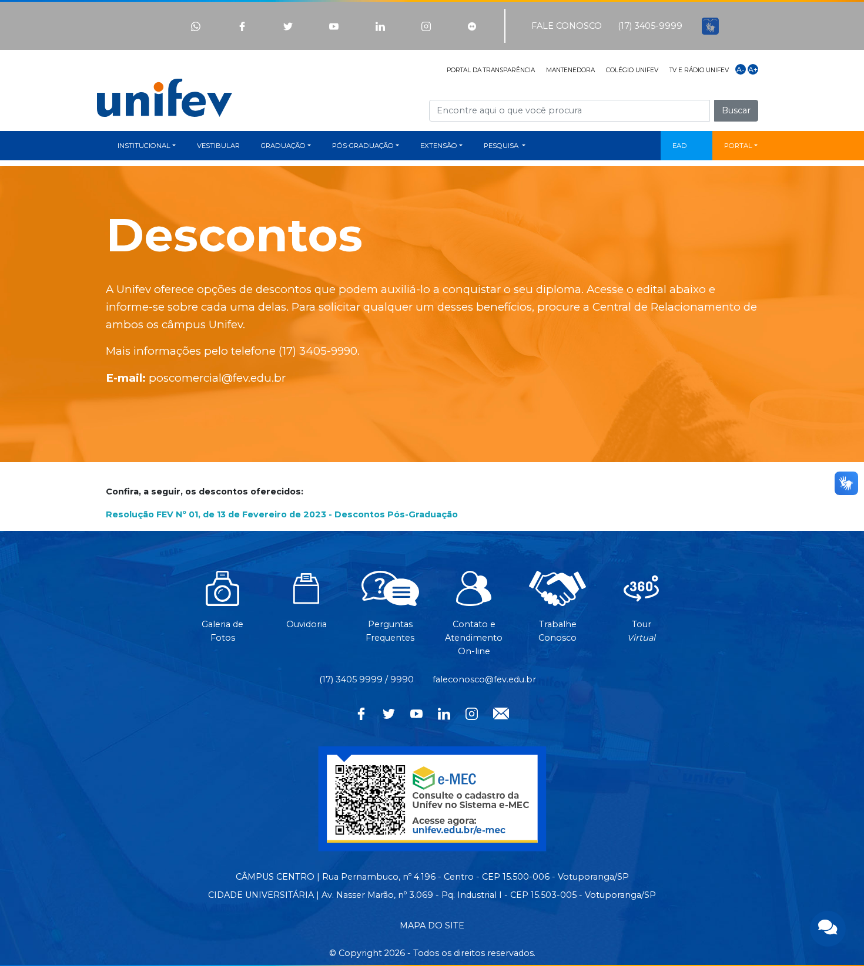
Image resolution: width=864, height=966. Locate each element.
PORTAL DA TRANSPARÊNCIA (491, 70)
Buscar (736, 110)
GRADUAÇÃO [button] (283, 146)
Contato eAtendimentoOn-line (474, 638)
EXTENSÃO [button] (438, 146)
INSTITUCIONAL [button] (144, 146)
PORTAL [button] (738, 146)
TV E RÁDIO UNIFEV (699, 70)
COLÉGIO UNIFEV (632, 70)
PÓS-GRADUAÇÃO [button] (363, 146)
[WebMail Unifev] (501, 712)
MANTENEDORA (570, 70)
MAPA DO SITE (432, 925)
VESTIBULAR (218, 146)
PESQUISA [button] (502, 146)
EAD (679, 146)
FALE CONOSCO (566, 26)
